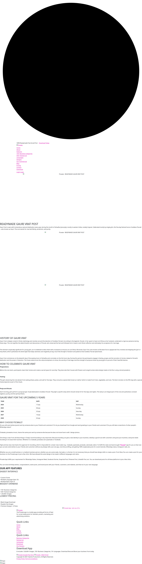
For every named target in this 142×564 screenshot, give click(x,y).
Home (18, 148)
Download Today (44, 143)
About (18, 150)
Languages (20, 158)
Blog (18, 163)
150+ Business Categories (24, 154)
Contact (19, 167)
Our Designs (20, 546)
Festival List (20, 540)
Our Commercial (22, 161)
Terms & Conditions (31, 559)
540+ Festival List (22, 156)
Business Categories (23, 538)
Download (20, 169)
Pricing (19, 165)
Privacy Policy (21, 559)
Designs (19, 160)
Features (19, 152)
